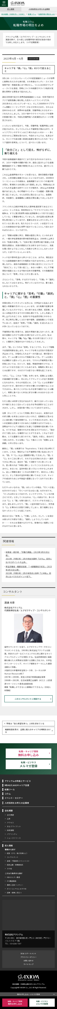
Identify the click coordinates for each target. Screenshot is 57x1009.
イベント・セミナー (14, 798)
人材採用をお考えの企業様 (39, 9)
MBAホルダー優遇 (13, 877)
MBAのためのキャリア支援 (17, 785)
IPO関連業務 (11, 881)
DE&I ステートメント (28, 953)
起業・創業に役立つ (14, 892)
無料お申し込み (28, 753)
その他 (9, 868)
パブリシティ (12, 834)
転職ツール (10, 789)
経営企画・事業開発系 (15, 865)
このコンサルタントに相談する (28, 698)
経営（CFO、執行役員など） (17, 853)
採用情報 (10, 830)
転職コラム (32, 14)
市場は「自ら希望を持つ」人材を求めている (25, 723)
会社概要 (10, 815)
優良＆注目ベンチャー (15, 885)
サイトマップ (28, 964)
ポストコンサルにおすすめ (17, 889)
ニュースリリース (14, 838)
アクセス (10, 822)
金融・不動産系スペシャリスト (18, 861)
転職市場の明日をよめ (46, 14)
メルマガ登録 (28, 764)
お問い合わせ (28, 960)
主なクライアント (14, 826)
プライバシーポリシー (28, 957)
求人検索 (10, 9)
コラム (8, 793)
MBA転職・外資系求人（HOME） (13, 14)
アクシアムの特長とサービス (18, 781)
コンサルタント (12, 857)
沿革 (8, 818)
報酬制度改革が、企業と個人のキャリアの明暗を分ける (28, 730)
